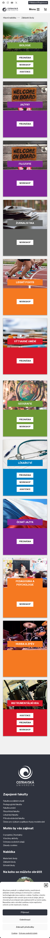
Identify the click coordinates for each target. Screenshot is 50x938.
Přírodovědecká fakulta (13, 818)
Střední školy (9, 865)
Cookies (14, 933)
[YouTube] (12, 3)
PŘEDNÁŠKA (25, 58)
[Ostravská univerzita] (10, 9)
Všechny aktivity (10, 838)
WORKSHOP (25, 65)
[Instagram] (8, 3)
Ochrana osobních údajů (28, 933)
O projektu (8, 835)
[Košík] (45, 9)
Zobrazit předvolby (25, 927)
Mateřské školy (10, 858)
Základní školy (9, 862)
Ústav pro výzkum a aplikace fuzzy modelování (24, 822)
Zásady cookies (10, 845)
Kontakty (18, 835)
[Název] (16, 3)
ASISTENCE (25, 72)
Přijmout (25, 912)
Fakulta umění (9, 808)
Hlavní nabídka (9, 18)
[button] (46, 885)
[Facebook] (3, 3)
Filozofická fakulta (11, 811)
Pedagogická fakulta (12, 804)
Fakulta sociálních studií (13, 801)
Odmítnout (25, 919)
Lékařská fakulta (10, 815)
